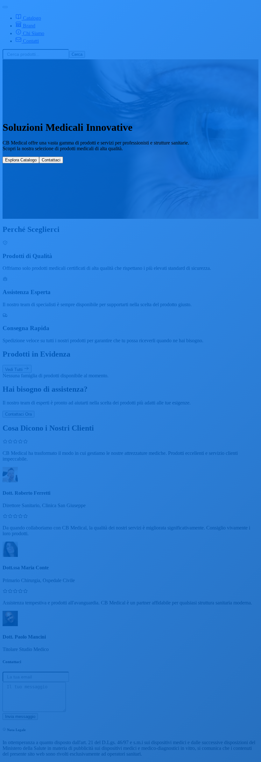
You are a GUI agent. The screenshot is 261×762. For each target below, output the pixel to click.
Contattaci (51, 160)
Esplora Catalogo (21, 160)
